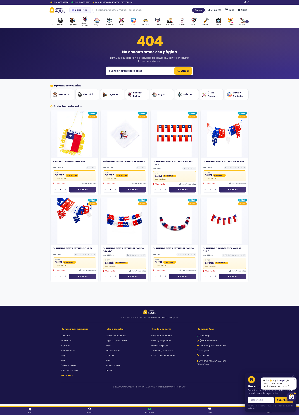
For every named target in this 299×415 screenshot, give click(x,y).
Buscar (198, 10)
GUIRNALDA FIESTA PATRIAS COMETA (73, 248)
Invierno (187, 94)
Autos (109, 360)
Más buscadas (115, 329)
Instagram (204, 350)
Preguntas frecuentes (161, 335)
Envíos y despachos (161, 340)
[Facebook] (248, 2)
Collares (110, 355)
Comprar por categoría (74, 329)
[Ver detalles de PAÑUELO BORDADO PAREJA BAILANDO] (124, 134)
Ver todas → (67, 375)
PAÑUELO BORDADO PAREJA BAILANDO (124, 161)
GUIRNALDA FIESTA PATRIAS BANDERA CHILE (173, 163)
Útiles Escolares (213, 94)
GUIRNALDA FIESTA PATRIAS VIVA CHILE (223, 161)
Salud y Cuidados (238, 94)
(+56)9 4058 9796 (60, 2)
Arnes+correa (113, 365)
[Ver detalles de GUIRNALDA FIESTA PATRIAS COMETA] (74, 221)
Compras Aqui (205, 329)
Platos (109, 370)
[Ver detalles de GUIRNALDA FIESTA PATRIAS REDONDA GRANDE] (124, 221)
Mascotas (63, 94)
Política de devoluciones (163, 355)
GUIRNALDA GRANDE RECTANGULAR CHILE (222, 250)
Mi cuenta (216, 10)
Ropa (108, 345)
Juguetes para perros (116, 340)
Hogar (161, 94)
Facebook (204, 355)
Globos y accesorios (116, 335)
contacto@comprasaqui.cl (212, 345)
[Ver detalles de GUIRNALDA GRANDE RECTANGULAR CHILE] (224, 221)
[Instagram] (245, 2)
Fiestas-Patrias (137, 94)
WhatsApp (204, 335)
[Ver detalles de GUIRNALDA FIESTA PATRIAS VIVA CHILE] (224, 134)
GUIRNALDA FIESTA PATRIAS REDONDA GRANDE (123, 250)
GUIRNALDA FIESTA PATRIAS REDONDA (173, 248)
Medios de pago (159, 345)
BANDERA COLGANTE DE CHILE (69, 161)
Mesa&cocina (113, 350)
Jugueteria (114, 94)
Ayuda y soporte (161, 329)
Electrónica (89, 94)
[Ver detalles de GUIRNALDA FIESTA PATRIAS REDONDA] (174, 221)
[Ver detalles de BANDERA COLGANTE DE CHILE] (74, 134)
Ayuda (244, 10)
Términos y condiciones (162, 350)
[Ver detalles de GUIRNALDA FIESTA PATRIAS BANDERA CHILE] (174, 134)
